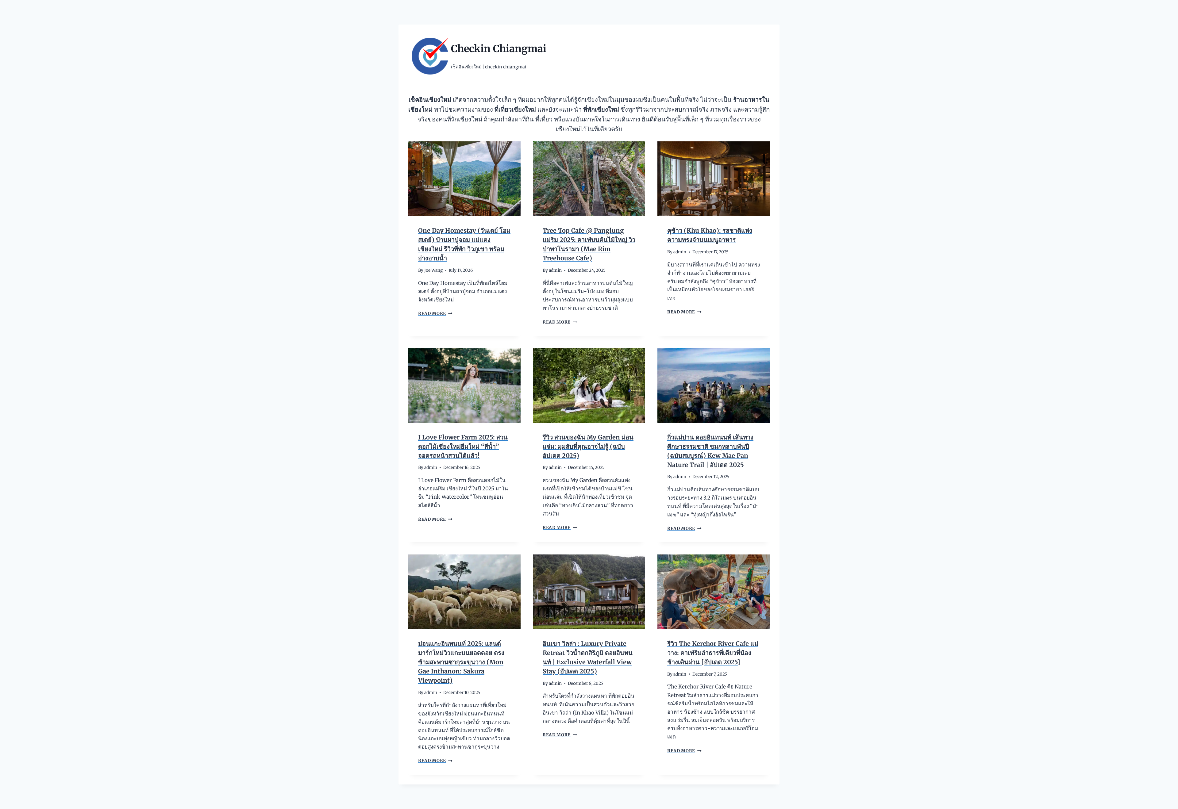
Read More (434, 313)
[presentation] (464, 178)
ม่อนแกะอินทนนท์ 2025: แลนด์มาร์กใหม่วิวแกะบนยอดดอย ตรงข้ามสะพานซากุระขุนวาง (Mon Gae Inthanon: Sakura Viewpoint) (461, 662)
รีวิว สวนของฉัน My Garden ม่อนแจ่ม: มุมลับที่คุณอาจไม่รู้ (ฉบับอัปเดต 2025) (588, 446)
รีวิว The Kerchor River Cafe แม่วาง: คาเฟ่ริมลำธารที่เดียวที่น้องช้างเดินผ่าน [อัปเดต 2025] (712, 653)
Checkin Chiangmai (498, 49)
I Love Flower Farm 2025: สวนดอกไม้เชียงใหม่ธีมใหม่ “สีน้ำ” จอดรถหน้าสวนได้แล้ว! (463, 446)
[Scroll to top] (1162, 799)
